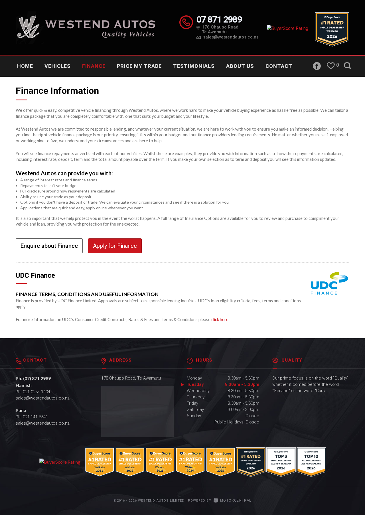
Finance (94, 66)
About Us (240, 66)
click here (219, 319)
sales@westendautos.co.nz (231, 37)
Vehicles (57, 66)
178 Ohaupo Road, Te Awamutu (131, 378)
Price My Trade (139, 66)
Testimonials (194, 66)
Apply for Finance (115, 245)
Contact (278, 66)
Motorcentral (235, 500)
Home (25, 66)
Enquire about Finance (49, 245)
